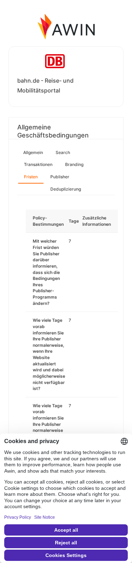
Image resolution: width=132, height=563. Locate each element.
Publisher (59, 176)
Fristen (31, 176)
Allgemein (33, 152)
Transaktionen (38, 164)
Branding (74, 164)
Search (63, 152)
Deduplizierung (65, 189)
